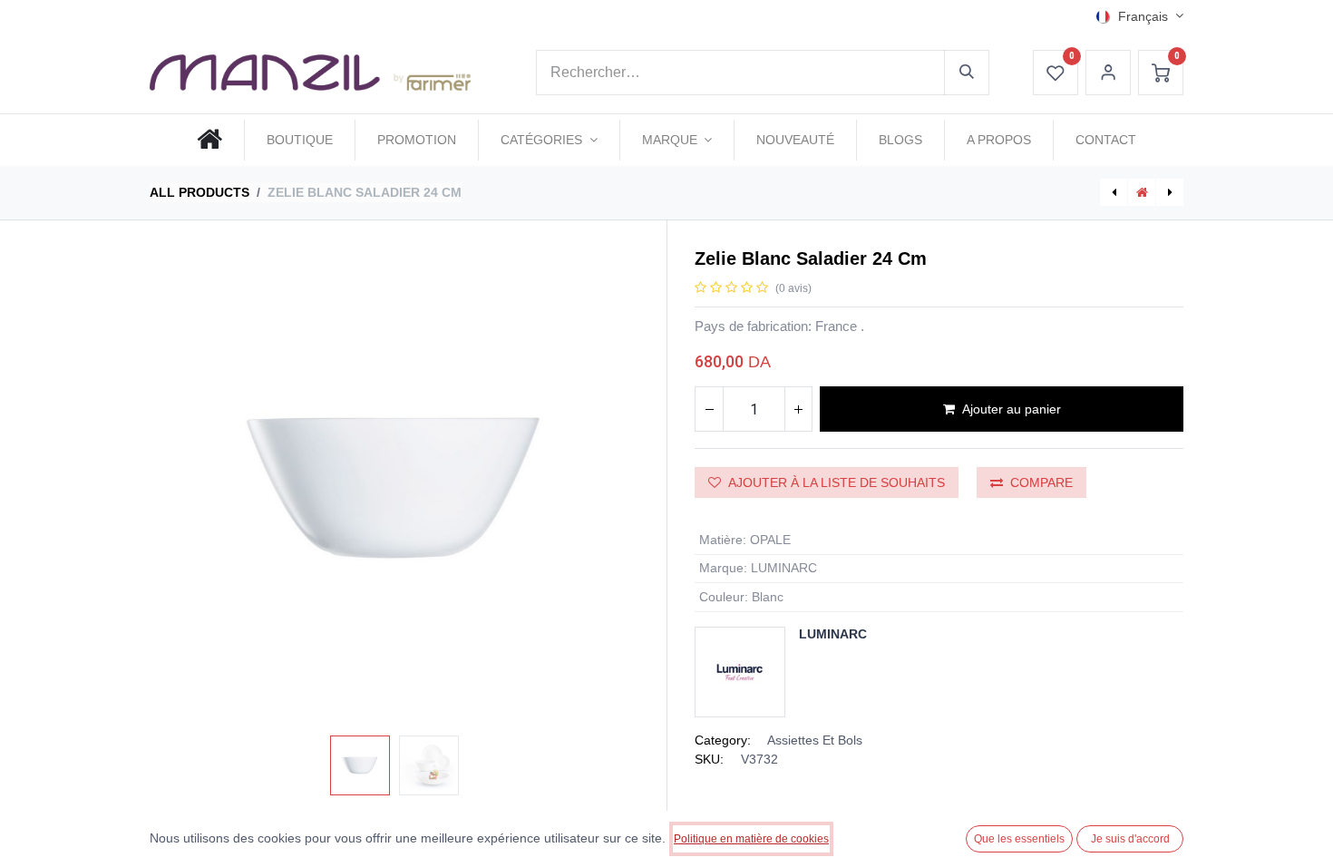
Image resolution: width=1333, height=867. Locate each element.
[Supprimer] (709, 409)
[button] (186, 488)
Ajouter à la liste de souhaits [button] (836, 482)
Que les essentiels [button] (1019, 839)
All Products (199, 192)
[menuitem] (209, 139)
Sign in (1108, 72)
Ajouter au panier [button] (1011, 409)
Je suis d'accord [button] (1130, 839)
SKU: (709, 759)
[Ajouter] (798, 409)
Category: (723, 740)
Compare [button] (1041, 482)
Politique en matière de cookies (751, 839)
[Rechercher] (966, 72)
